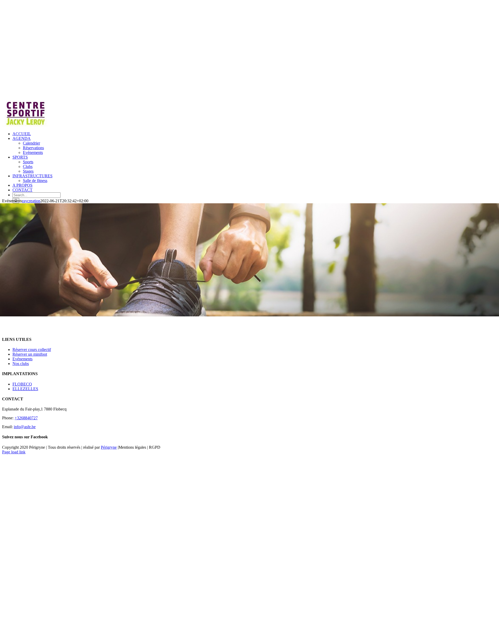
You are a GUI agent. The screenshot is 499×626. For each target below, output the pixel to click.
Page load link (13, 452)
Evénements (22, 359)
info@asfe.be (25, 427)
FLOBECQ (22, 384)
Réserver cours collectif (31, 349)
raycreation (31, 201)
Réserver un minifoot (29, 354)
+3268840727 (26, 418)
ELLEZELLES (25, 389)
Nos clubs (20, 363)
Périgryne (109, 447)
